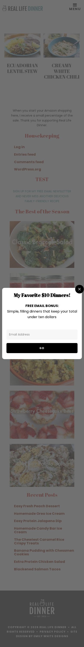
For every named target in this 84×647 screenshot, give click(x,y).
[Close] (79, 289)
